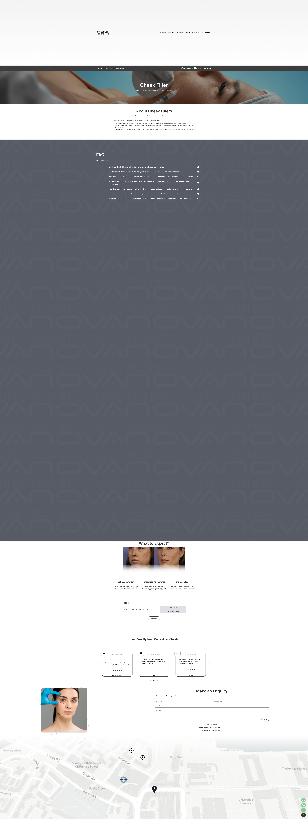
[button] (114, 561)
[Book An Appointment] (303, 810)
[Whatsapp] (303, 800)
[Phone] (303, 805)
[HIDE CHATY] (303, 815)
